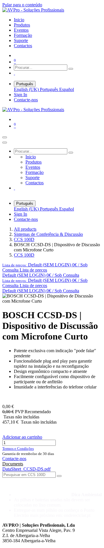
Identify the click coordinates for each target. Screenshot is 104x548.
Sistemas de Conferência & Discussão (48, 234)
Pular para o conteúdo (22, 4)
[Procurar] (70, 69)
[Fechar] (4, 142)
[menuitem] (19, 19)
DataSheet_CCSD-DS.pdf (26, 469)
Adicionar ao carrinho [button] (22, 437)
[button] (45, 267)
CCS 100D (24, 239)
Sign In (20, 94)
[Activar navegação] (4, 137)
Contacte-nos (26, 99)
